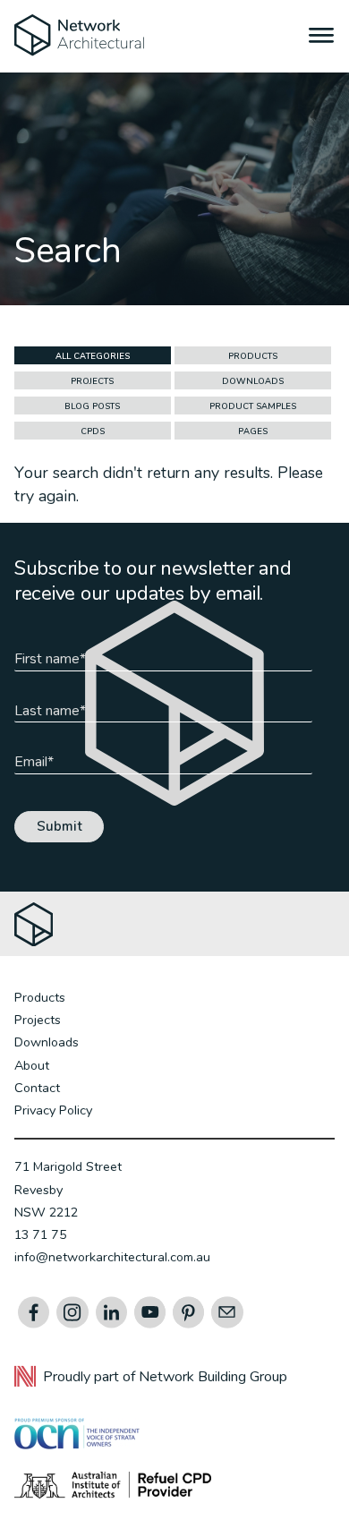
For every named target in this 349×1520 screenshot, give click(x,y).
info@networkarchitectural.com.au (112, 1257)
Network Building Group (213, 1377)
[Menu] (322, 38)
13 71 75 (40, 1234)
